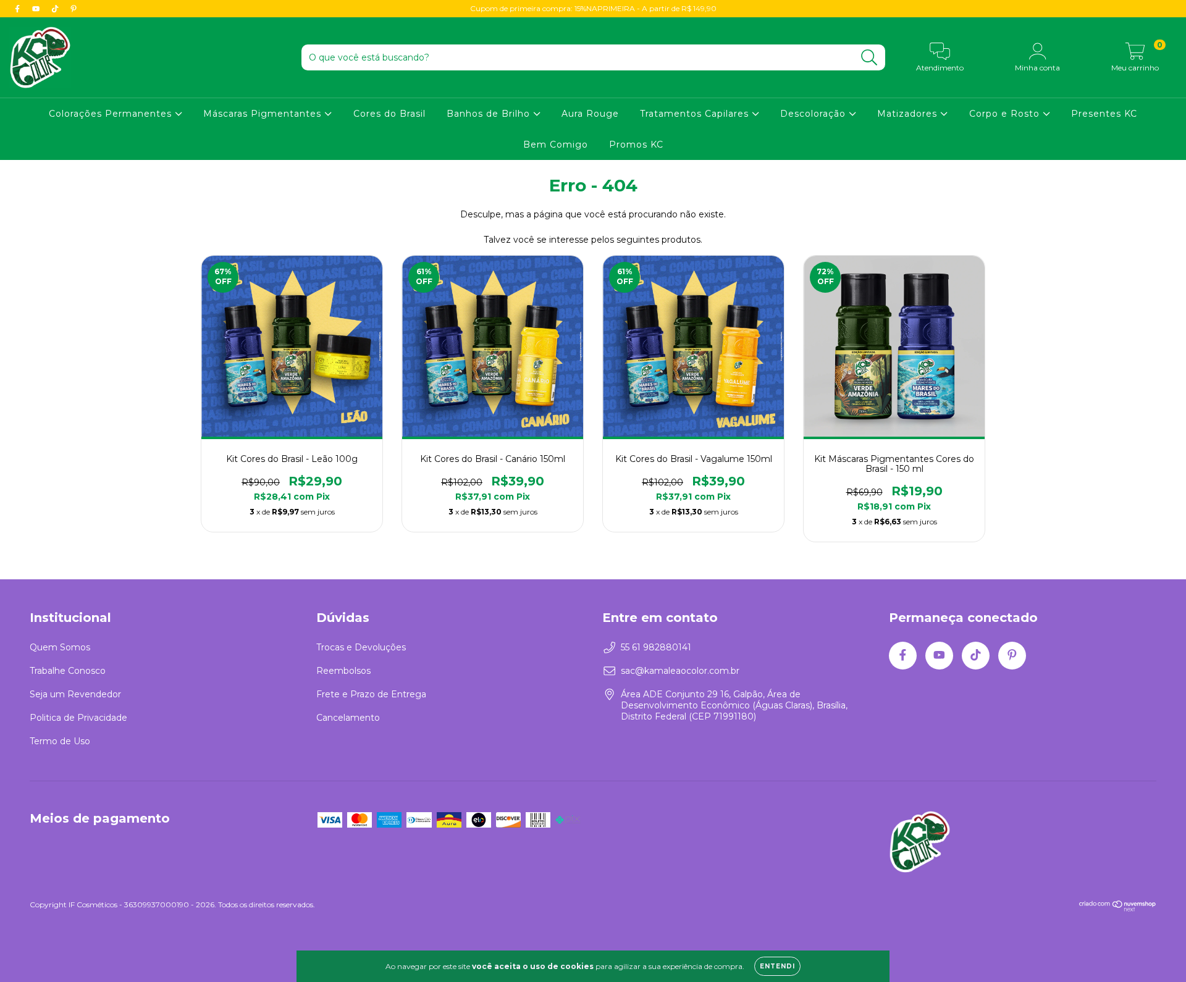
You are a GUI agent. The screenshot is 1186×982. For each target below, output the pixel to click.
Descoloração (814, 113)
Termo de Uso (60, 741)
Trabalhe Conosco (68, 670)
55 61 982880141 (656, 647)
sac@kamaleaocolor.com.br (680, 670)
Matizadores (908, 113)
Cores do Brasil (389, 113)
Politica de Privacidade (78, 717)
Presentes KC (1104, 113)
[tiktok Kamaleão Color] (56, 8)
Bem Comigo (555, 144)
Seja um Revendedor (75, 694)
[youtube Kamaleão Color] (37, 8)
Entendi (777, 966)
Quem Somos (60, 647)
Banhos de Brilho (490, 113)
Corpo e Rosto (1006, 113)
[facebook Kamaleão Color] (18, 8)
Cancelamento (348, 717)
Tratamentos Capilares (696, 113)
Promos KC (636, 144)
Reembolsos (343, 670)
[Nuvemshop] (1117, 908)
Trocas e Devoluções (361, 647)
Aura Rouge (590, 113)
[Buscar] (869, 57)
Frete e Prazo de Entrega (371, 694)
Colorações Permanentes (112, 113)
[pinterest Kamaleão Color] (73, 8)
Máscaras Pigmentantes (263, 113)
